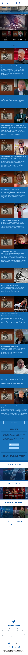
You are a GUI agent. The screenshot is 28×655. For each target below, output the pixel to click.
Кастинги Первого (21, 631)
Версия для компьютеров (14, 639)
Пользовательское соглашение (17, 633)
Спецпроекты (12, 628)
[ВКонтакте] (14, 445)
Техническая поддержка (16, 635)
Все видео (6, 633)
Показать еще (14, 422)
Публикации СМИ (14, 637)
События (25, 635)
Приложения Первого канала (9, 631)
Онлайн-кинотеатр (21, 628)
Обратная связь (4, 635)
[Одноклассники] (14, 448)
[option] (6, 35)
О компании (5, 628)
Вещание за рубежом (15, 643)
